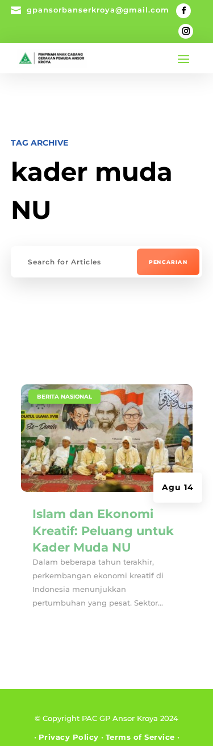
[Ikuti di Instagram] (185, 31)
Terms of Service (140, 736)
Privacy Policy (69, 736)
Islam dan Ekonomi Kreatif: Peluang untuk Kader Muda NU (103, 530)
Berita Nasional (64, 396)
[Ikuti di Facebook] (183, 10)
